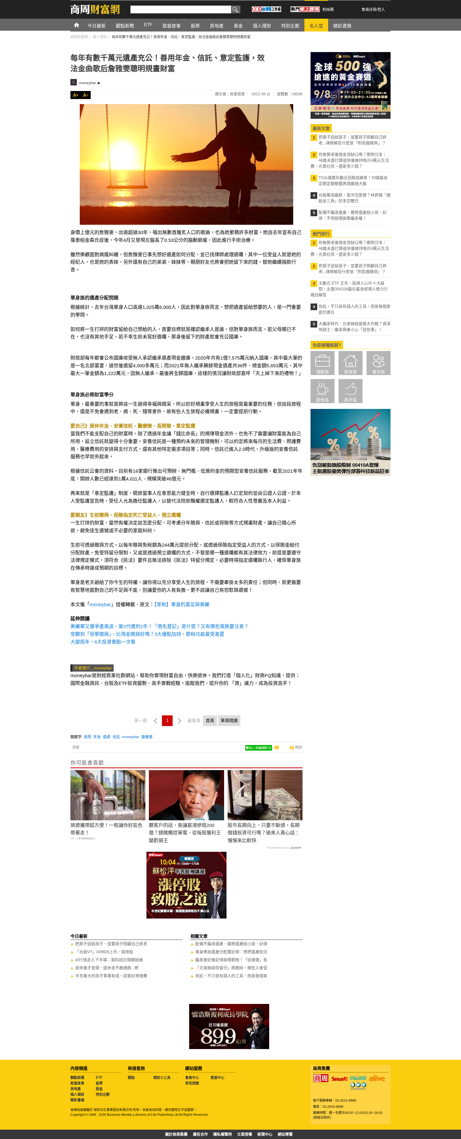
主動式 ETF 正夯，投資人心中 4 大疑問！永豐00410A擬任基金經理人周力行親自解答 (349, 289)
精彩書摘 (77, 1100)
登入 (381, 9)
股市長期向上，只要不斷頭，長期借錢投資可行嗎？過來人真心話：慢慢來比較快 (264, 833)
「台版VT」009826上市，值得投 (104, 951)
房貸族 (350, 372)
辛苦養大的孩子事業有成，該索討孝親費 (111, 976)
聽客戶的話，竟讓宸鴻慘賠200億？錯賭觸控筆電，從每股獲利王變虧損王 (185, 833)
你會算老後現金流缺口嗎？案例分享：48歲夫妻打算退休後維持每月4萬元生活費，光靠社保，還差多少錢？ (350, 160)
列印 (298, 747)
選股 (131, 1077)
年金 (97, 737)
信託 (116, 737)
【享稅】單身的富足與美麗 (181, 604)
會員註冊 (368, 9)
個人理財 (77, 1094)
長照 (87, 737)
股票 (99, 1083)
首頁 (81, 25)
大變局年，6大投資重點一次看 (103, 642)
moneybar (87, 83)
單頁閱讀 (229, 720)
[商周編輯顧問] (358, 1086)
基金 (99, 1089)
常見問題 (192, 1083)
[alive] (377, 1078)
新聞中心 (264, 1134)
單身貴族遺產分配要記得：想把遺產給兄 (231, 951)
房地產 (75, 1089)
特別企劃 (103, 1094)
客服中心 (217, 1077)
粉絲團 (328, 9)
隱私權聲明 (222, 1134)
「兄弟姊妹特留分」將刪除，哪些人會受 (231, 967)
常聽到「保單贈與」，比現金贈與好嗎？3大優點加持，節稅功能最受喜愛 (147, 634)
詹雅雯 (147, 737)
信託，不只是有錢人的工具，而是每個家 (231, 976)
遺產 (106, 737)
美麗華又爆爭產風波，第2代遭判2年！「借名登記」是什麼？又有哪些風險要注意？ (159, 626)
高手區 (350, 400)
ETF (99, 1077)
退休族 (322, 400)
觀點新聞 (77, 1077)
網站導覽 (285, 1134)
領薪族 (322, 372)
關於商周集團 (176, 1134)
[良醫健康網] (358, 1078)
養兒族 (378, 372)
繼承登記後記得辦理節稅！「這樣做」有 (231, 959)
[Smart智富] (340, 1079)
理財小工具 (161, 1077)
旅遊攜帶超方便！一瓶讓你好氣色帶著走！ (106, 829)
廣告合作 (200, 1134)
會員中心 (192, 1077)
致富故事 (77, 1083)
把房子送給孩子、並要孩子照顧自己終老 (111, 943)
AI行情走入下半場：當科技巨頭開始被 (109, 959)
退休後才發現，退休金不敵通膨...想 (106, 967)
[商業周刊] (321, 1078)
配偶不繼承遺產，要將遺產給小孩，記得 (231, 943)
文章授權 (244, 1134)
